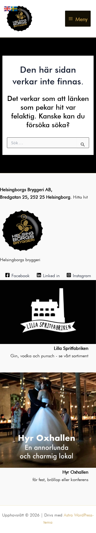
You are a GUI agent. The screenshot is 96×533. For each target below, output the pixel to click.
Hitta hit (80, 196)
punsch (48, 355)
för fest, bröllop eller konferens (60, 479)
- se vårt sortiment (72, 355)
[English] (7, 7)
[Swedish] (14, 7)
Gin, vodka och (25, 355)
